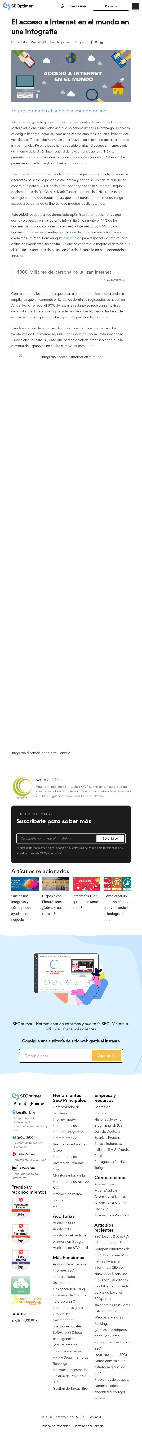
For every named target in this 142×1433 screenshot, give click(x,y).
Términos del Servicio (89, 1426)
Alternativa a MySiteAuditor (105, 1187)
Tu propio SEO (64, 1301)
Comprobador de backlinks (66, 1110)
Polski (99, 1155)
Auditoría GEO (64, 1229)
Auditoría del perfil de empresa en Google (70, 1238)
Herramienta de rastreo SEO (71, 1184)
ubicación (74, 238)
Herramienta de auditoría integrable (68, 1128)
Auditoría (106, 1055)
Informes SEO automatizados (64, 1273)
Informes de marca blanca (67, 1197)
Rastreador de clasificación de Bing (69, 1285)
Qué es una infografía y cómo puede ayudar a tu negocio (21, 908)
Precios (100, 1113)
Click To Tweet (112, 280)
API (55, 1206)
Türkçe (99, 1167)
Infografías (62, 42)
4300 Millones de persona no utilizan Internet (64, 272)
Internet (17, 122)
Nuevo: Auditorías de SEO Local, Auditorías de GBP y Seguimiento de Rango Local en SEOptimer (111, 1286)
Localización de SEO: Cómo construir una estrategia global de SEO (110, 1363)
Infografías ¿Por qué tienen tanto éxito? (85, 902)
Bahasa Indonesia (107, 1143)
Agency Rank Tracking (70, 1264)
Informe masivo (65, 1119)
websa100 (38, 42)
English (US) (114, 1125)
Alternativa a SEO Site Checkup (111, 1206)
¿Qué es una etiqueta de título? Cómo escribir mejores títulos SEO (112, 1339)
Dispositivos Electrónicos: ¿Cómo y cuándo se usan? (55, 905)
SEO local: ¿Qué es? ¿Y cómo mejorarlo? (111, 1239)
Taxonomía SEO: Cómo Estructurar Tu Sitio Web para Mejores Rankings (112, 1314)
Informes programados (70, 1370)
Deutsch (113, 1131)
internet (123, 139)
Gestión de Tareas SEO (70, 1388)
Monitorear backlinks (69, 1175)
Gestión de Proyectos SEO (70, 1379)
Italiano (100, 1149)
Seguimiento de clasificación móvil (67, 1348)
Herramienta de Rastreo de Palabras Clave (68, 1162)
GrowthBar (61, 1314)
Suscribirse (110, 838)
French (113, 1137)
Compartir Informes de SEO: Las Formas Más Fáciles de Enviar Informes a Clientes (112, 1258)
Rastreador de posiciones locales (67, 1323)
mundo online (89, 293)
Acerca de (102, 1107)
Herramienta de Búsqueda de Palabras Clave (70, 1144)
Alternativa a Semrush (111, 1196)
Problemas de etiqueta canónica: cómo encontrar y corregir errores (112, 1388)
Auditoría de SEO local (70, 1247)
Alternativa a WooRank (112, 1215)
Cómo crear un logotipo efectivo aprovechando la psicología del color (117, 908)
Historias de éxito (108, 1119)
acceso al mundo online (34, 174)
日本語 (112, 1149)
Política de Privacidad (55, 1426)
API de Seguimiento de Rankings (70, 1360)
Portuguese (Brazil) (109, 1161)
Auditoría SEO (64, 1223)
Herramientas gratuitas (70, 1307)
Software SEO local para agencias (68, 1335)
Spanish (100, 1137)
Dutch (123, 1149)
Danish (99, 1131)
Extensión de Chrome (70, 1295)
